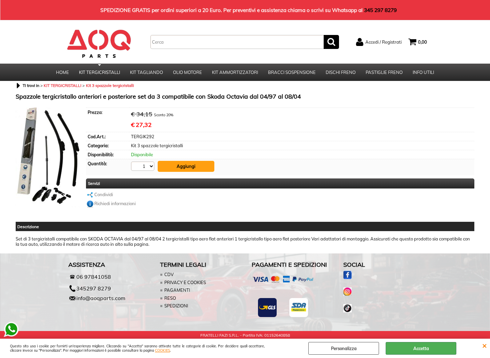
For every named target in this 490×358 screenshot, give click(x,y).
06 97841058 (93, 276)
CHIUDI (484, 345)
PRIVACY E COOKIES (185, 282)
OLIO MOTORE (187, 72)
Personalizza (344, 348)
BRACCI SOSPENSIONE (292, 72)
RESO (170, 298)
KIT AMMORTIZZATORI (235, 72)
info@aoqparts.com (100, 298)
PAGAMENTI (177, 290)
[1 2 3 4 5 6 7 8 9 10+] (143, 166)
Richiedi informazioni (115, 203)
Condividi (103, 194)
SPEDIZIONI (176, 305)
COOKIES (162, 350)
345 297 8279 (380, 10)
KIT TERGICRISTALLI (99, 72)
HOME (62, 72)
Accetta (421, 348)
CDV (169, 274)
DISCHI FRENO (341, 72)
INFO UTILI (423, 72)
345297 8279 (93, 288)
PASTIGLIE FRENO (384, 72)
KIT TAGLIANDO (146, 72)
